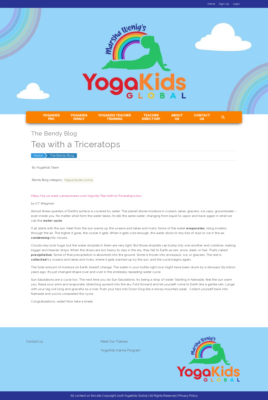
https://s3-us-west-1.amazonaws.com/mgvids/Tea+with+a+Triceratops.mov (86, 196)
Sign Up (224, 3)
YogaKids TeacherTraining (114, 117)
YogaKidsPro (51, 117)
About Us (177, 117)
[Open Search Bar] (223, 117)
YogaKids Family (79, 117)
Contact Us (202, 117)
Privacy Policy (188, 395)
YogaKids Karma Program (120, 350)
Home (211, 3)
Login (236, 3)
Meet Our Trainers (114, 341)
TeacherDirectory (151, 117)
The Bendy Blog (62, 155)
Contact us (34, 341)
